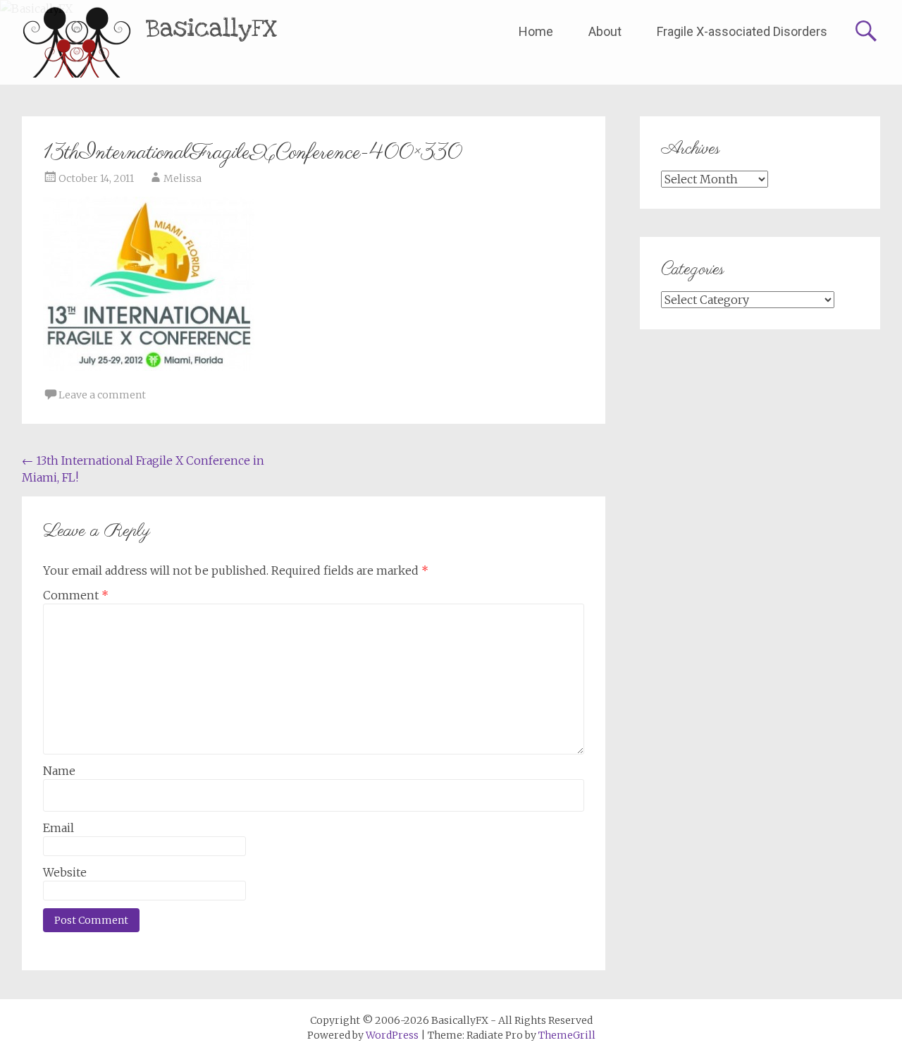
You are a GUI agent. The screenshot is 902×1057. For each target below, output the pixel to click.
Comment (76, 595)
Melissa (182, 178)
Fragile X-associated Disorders (742, 31)
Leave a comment (102, 395)
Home (536, 31)
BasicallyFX (212, 28)
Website (65, 872)
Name (59, 771)
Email (58, 828)
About (605, 31)
